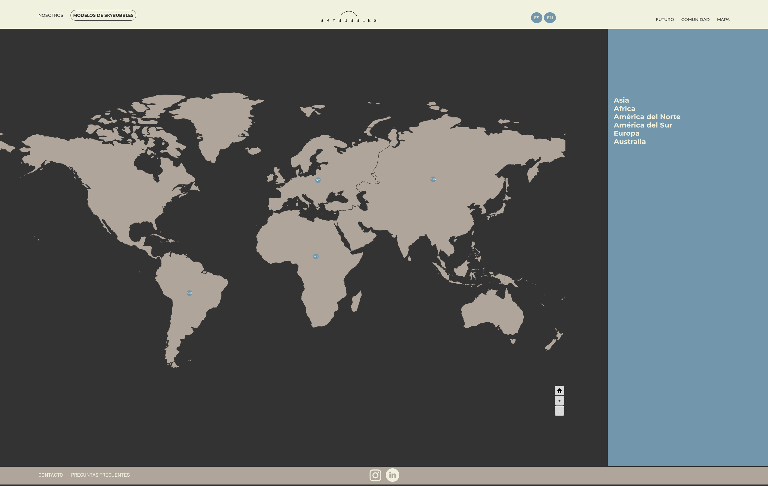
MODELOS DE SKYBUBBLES (103, 15)
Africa (624, 108)
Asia (621, 100)
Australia (630, 141)
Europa (627, 133)
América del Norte (647, 116)
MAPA (723, 19)
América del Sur (643, 125)
